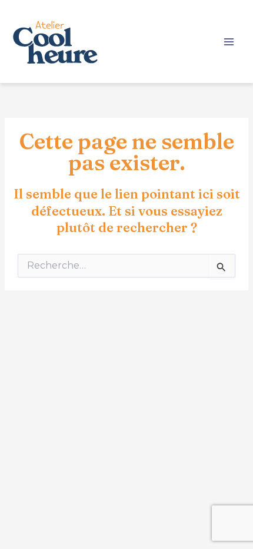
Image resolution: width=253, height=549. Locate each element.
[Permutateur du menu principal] (229, 41)
